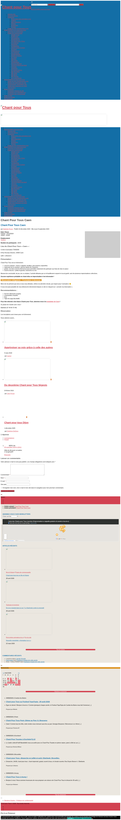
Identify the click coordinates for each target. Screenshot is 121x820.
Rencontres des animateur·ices (21, 19)
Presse (13, 27)
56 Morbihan (15, 62)
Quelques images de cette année (27, 660)
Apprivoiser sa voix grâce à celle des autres (28, 347)
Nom (3, 478)
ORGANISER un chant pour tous (14, 79)
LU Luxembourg (16, 78)
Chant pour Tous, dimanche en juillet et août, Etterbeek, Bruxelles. (33, 758)
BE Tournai (14, 76)
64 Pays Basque (16, 63)
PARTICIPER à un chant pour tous (15, 30)
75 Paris (14, 67)
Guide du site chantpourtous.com (18, 28)
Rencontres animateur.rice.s (15, 637)
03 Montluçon (15, 40)
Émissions (14, 25)
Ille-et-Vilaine (10, 572)
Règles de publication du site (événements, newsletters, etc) (17, 83)
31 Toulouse (15, 52)
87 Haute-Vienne (16, 70)
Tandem (3, 240)
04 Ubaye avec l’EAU (18, 41)
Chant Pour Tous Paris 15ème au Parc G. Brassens (26, 720)
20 (11, 682)
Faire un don (8, 95)
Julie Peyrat (10, 393)
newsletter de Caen (53, 301)
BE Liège (14, 73)
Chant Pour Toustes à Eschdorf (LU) (20, 739)
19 (8, 682)
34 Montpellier (15, 54)
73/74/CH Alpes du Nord (19, 65)
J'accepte (70, 818)
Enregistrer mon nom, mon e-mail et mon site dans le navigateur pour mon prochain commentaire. (33, 488)
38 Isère (13, 59)
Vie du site (28, 637)
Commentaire (5, 475)
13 (11, 681)
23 (19, 682)
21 (14, 682)
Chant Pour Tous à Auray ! (16, 777)
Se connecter (8, 99)
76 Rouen (14, 68)
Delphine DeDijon (12, 431)
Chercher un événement (15, 32)
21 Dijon (14, 49)
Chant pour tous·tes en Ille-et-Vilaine (17, 575)
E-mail (3, 481)
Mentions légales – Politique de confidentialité (18, 800)
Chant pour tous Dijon (16, 422)
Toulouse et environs (12, 605)
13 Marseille (15, 46)
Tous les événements (60, 794)
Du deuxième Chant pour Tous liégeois (25, 385)
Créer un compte (9, 97)
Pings (6, 439)
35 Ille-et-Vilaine (16, 56)
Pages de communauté (15, 33)
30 (19, 684)
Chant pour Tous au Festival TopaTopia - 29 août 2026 (28, 702)
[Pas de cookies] (92, 818)
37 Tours (14, 57)
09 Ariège (14, 44)
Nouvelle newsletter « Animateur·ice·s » (18, 640)
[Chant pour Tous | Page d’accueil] (16, 7)
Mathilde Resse (8, 229)
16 (19, 681)
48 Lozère (14, 60)
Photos (13, 24)
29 (16, 684)
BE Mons (14, 75)
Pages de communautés (23, 572)
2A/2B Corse (15, 35)
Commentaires (9, 438)
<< (3, 673)
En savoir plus (87, 818)
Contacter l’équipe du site (16, 91)
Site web (3, 484)
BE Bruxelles (15, 71)
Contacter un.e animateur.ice (17, 92)
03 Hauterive (15, 38)
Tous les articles (13, 16)
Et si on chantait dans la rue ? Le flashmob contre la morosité (25, 608)
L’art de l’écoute (21, 658)
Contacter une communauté (16, 94)
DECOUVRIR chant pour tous (40, 9)
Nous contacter (9, 89)
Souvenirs (11, 17)
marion (9, 356)
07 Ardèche (15, 43)
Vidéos (13, 20)
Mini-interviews (16, 22)
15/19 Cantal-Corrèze (18, 48)
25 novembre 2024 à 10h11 (12, 447)
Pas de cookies (78, 818)
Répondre (7, 455)
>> (19, 673)
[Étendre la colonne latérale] (1, 494)
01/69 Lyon (14, 36)
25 (6, 684)
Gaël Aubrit (9, 660)
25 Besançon (15, 51)
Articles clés (11, 14)
